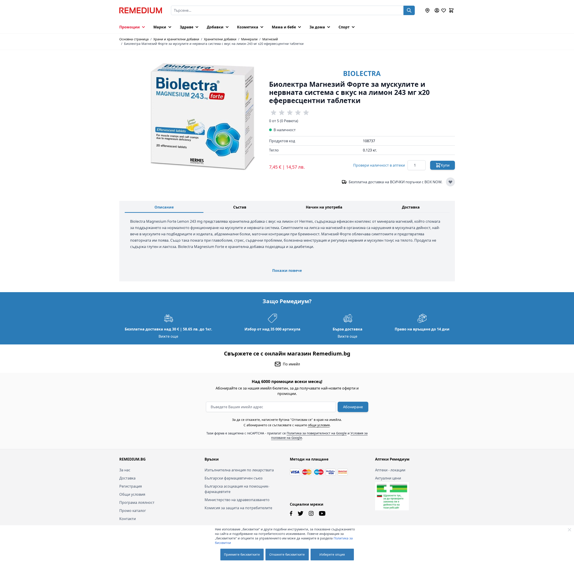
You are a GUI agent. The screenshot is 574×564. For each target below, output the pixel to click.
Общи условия (132, 494)
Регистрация (130, 486)
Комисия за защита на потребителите (238, 507)
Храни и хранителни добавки (176, 39)
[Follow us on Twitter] (300, 513)
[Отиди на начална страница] (140, 10)
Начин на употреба (324, 207)
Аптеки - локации (390, 470)
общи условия (319, 425)
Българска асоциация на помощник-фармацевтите (237, 489)
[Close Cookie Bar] (569, 529)
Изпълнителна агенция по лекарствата (239, 470)
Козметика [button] (247, 27)
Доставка (411, 207)
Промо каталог (132, 510)
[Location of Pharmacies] (427, 10)
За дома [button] (317, 27)
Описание (164, 207)
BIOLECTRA (362, 73)
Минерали (249, 39)
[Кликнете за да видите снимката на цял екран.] (202, 116)
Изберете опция (332, 554)
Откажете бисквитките (287, 554)
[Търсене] (409, 10)
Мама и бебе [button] (284, 27)
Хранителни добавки (220, 39)
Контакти (127, 518)
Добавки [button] (215, 27)
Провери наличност (379, 165)
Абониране (353, 406)
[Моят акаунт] (437, 10)
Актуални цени (388, 478)
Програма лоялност (136, 502)
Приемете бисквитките (242, 554)
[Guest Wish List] (443, 10)
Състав (239, 207)
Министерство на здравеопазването (237, 499)
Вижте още (168, 336)
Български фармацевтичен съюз (234, 478)
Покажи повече (287, 270)
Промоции (129, 27)
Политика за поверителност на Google (317, 433)
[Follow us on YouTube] (322, 513)
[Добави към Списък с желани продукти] (450, 181)
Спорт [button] (344, 27)
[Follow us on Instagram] (311, 513)
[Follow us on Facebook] (291, 513)
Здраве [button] (186, 27)
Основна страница (134, 39)
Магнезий (270, 39)
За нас (124, 470)
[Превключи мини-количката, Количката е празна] (451, 10)
